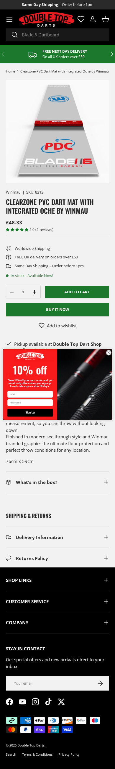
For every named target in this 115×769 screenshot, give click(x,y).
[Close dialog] (108, 352)
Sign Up (30, 412)
